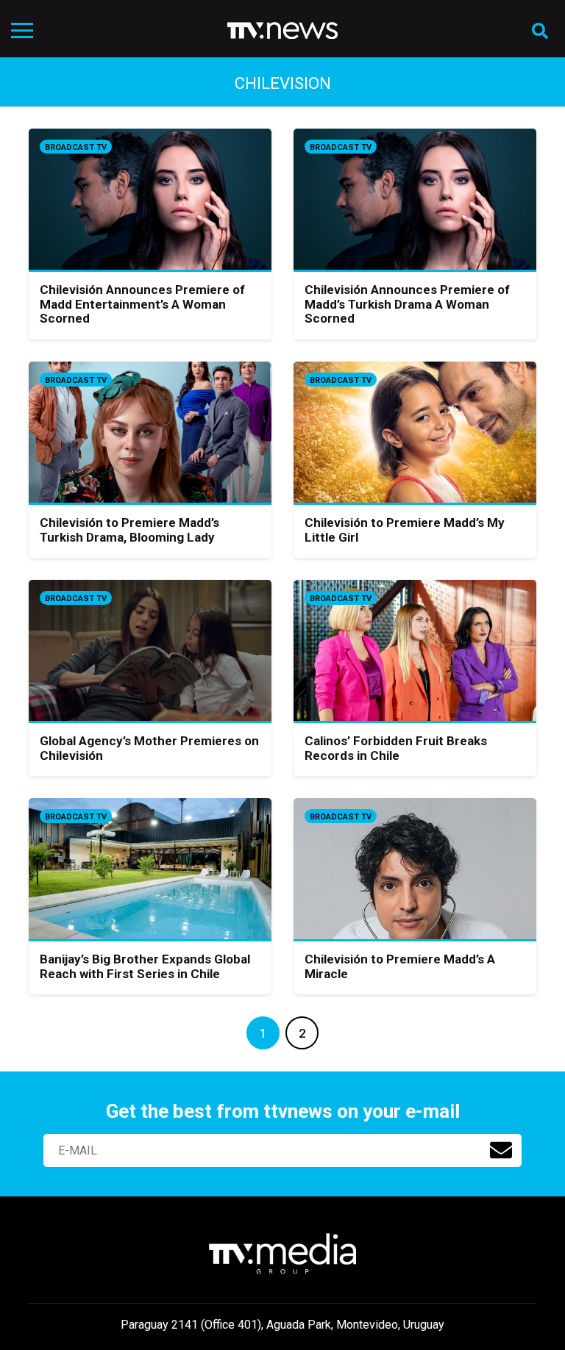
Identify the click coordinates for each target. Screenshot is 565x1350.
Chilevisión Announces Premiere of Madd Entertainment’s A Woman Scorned (142, 304)
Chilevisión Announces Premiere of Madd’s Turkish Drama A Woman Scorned (407, 304)
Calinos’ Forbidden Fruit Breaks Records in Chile (396, 748)
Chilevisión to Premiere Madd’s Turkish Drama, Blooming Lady (129, 530)
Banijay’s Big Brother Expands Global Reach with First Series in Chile (145, 966)
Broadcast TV (76, 147)
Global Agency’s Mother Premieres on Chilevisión (149, 748)
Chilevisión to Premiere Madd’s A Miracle (400, 966)
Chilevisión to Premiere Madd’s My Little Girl (405, 530)
